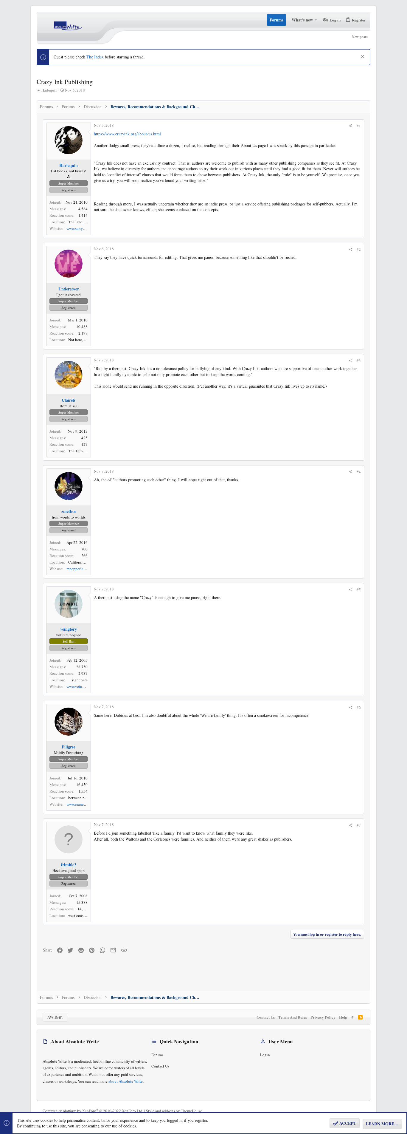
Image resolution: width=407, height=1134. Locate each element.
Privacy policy (322, 1017)
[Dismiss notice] (361, 57)
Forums (157, 1054)
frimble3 (68, 864)
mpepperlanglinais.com (85, 568)
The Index (95, 57)
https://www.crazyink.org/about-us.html (127, 134)
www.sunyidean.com (83, 228)
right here (80, 680)
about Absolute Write (125, 1081)
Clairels (68, 400)
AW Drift (55, 1017)
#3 (359, 360)
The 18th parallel (82, 451)
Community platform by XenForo (93, 1110)
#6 (359, 707)
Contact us (160, 1066)
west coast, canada (83, 915)
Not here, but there (83, 339)
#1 (359, 126)
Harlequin (49, 90)
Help (343, 1017)
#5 (359, 589)
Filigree (68, 747)
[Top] (352, 1017)
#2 (359, 249)
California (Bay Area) (85, 562)
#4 (359, 471)
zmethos (68, 511)
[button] (316, 20)
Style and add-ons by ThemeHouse (174, 1110)
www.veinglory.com (82, 686)
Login (265, 1054)
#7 (359, 825)
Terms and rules (292, 1017)
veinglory (68, 629)
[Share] (351, 126)
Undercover (68, 289)
